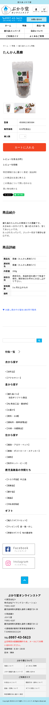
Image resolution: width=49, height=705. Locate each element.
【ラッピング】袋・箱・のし (20, 526)
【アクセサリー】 (15, 377)
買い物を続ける (10, 188)
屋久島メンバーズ (12, 30)
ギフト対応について (33, 688)
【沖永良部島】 (14, 504)
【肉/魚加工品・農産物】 (18, 403)
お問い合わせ (30, 672)
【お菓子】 (12, 409)
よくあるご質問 (31, 666)
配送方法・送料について (34, 682)
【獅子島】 (12, 491)
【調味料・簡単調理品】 (18, 422)
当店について (9, 666)
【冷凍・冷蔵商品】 (16, 428)
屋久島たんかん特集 (26, 46)
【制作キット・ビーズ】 (18, 463)
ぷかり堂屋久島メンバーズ (13, 672)
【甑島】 (11, 497)
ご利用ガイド (12, 36)
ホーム (8, 25)
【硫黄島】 (12, 485)
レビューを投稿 (10, 164)
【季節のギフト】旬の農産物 (20, 532)
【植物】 (11, 457)
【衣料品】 (12, 371)
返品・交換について (11, 688)
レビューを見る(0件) (13, 159)
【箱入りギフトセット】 (18, 520)
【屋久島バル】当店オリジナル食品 (17, 396)
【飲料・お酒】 (14, 416)
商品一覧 (41, 25)
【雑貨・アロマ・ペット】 (19, 444)
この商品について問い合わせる (17, 183)
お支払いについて (10, 682)
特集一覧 (10, 351)
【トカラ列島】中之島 (17, 479)
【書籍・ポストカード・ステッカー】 (24, 450)
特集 (24, 25)
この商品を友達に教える (14, 177)
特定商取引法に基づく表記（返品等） (20, 172)
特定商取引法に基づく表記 (13, 694)
